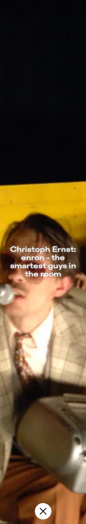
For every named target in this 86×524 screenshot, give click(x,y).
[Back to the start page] (43, 511)
